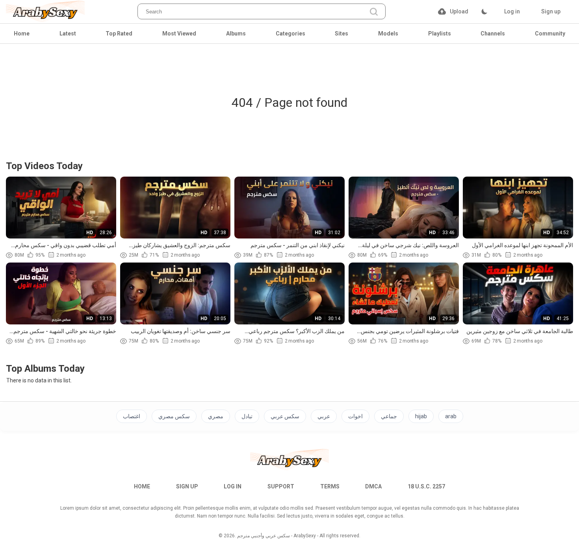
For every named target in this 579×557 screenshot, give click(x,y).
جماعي (389, 416)
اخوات (355, 416)
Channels (493, 33)
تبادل (246, 416)
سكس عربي (285, 416)
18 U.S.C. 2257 (426, 486)
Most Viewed (179, 33)
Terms (330, 486)
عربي (323, 416)
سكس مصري (174, 416)
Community (550, 33)
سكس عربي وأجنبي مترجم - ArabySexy (276, 535)
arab (451, 416)
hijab (421, 416)
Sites (341, 33)
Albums (236, 33)
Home (22, 33)
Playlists (439, 33)
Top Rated (119, 33)
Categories (290, 33)
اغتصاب (131, 416)
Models (388, 33)
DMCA (373, 486)
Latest (67, 33)
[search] (374, 12)
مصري (215, 416)
